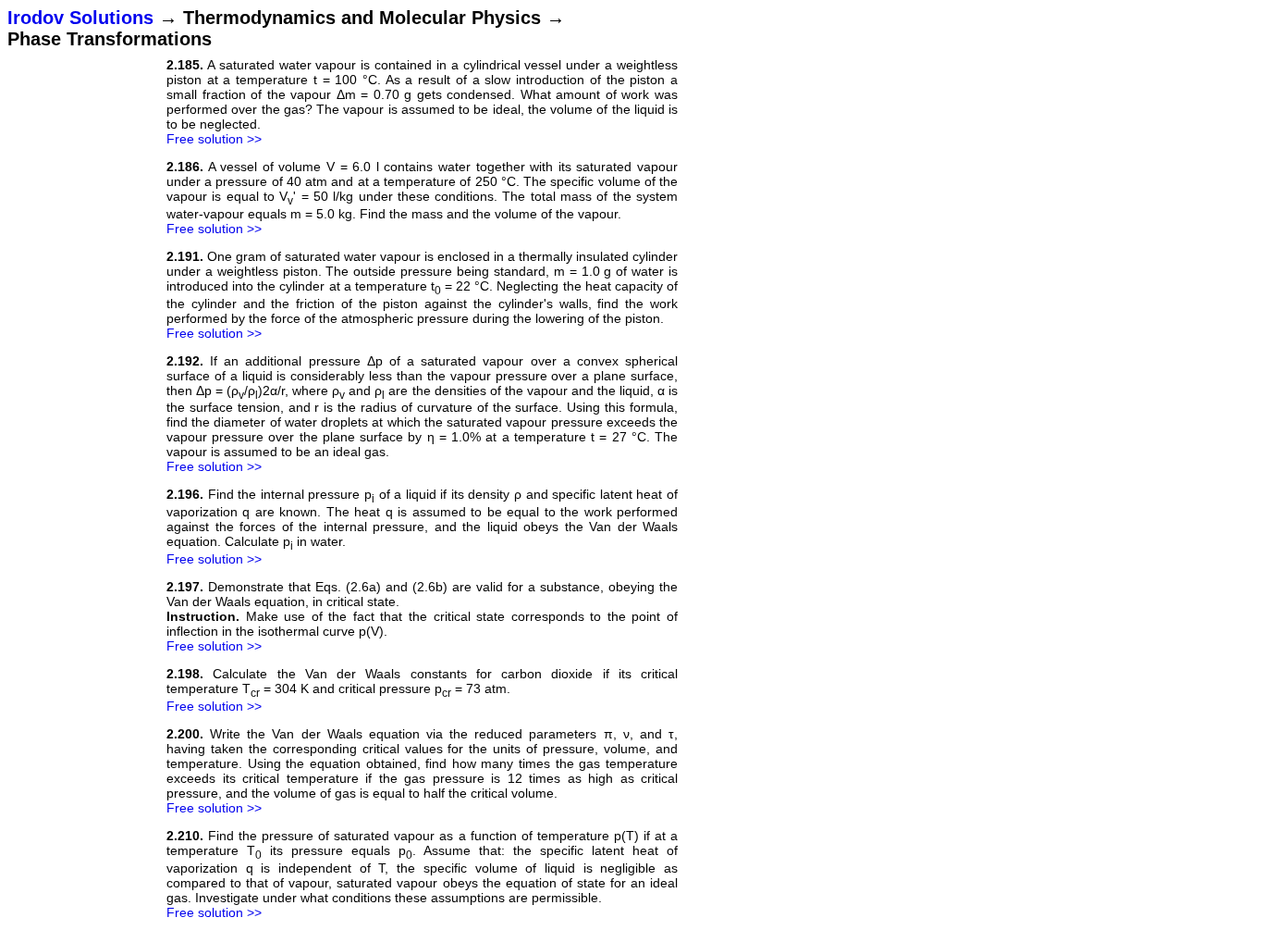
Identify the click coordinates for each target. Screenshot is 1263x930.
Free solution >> (214, 138)
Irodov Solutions (80, 17)
